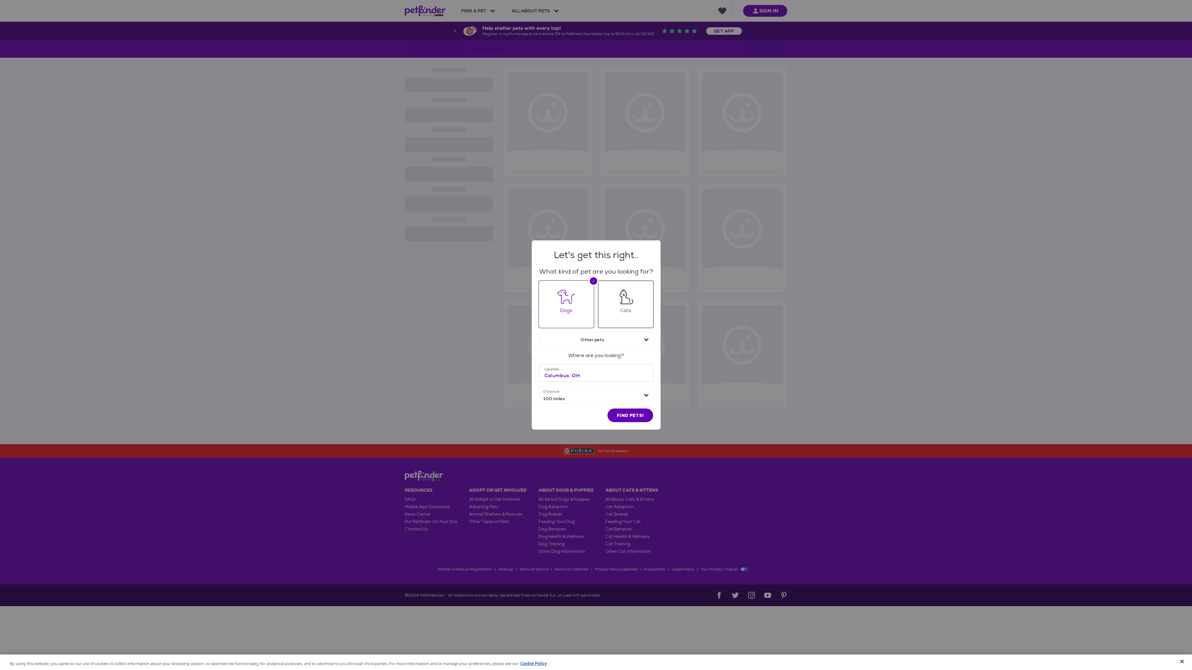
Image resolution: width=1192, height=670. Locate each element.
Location (551, 369)
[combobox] (596, 340)
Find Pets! (630, 415)
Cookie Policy (533, 663)
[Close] (1182, 661)
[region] (596, 662)
